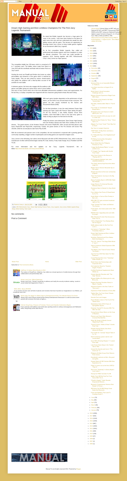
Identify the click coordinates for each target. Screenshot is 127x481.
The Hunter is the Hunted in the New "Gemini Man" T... (101, 100)
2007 (91, 441)
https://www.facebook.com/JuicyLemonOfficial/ (29, 148)
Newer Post (15, 261)
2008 (91, 438)
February (94, 407)
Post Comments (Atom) (26, 265)
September (94, 76)
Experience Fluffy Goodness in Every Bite (103, 290)
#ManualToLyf (109, 37)
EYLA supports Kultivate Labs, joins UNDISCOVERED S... (101, 160)
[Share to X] (43, 205)
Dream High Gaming (36, 207)
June (93, 397)
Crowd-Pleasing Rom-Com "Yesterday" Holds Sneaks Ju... (102, 258)
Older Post (78, 261)
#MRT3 (116, 37)
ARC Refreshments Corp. (23, 207)
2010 (91, 433)
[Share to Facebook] (45, 205)
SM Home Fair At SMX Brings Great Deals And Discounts (101, 389)
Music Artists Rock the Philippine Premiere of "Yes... (100, 143)
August (93, 78)
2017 (91, 416)
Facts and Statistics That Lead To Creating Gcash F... (101, 393)
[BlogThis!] (41, 205)
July (92, 81)
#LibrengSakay (95, 39)
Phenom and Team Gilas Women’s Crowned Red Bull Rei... (101, 317)
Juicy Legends (55, 207)
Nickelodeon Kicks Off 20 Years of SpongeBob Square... (101, 304)
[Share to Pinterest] (46, 205)
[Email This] (39, 205)
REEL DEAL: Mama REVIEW (22, 289)
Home (47, 261)
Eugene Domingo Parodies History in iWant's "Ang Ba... (102, 283)
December (94, 68)
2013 (91, 426)
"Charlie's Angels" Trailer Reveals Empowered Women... (100, 381)
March (93, 405)
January (93, 410)
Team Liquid (27, 209)
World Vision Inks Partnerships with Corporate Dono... (101, 262)
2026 (91, 48)
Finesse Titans (46, 207)
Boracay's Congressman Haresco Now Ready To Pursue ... (102, 385)
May (92, 400)
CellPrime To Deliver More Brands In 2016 (33, 270)
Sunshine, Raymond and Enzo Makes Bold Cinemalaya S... (102, 238)
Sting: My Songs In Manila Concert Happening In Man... (101, 321)
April (92, 402)
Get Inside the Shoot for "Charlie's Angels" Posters (101, 266)
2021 (91, 61)
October (93, 73)
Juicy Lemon (63, 207)
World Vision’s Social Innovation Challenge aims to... (100, 92)
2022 (91, 58)
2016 (91, 418)
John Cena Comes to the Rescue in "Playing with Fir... (101, 156)
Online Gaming (20, 209)
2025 (91, 51)
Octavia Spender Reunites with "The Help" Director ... (101, 275)
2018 (91, 413)
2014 (91, 423)
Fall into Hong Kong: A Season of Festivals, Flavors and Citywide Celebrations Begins (46, 305)
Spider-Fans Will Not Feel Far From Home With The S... (101, 377)
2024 (91, 53)
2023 (91, 56)
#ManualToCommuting (98, 37)
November (94, 70)
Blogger (78, 469)
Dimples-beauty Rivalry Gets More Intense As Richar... (101, 329)
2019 (91, 66)
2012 (91, 428)
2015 (91, 421)
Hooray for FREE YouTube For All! (101, 373)
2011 (91, 431)
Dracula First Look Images (98, 297)
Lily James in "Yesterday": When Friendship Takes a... (100, 229)
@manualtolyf (95, 28)
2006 (91, 443)
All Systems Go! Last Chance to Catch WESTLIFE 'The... (102, 112)
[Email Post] (36, 204)
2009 (91, 436)
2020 (91, 63)
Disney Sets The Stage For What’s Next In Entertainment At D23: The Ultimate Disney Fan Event (49, 295)
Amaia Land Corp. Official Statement (31, 279)
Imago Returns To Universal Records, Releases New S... (102, 184)
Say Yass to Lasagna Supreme (100, 128)
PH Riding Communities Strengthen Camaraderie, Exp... (101, 139)
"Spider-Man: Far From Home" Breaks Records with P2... (102, 294)
